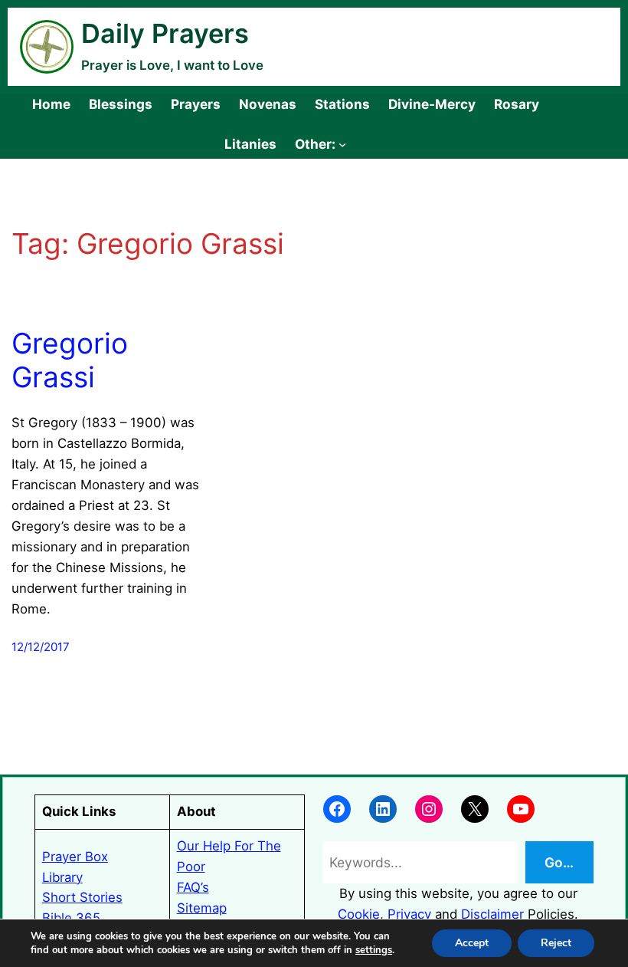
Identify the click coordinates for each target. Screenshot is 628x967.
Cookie (359, 914)
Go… (559, 862)
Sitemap (202, 908)
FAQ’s (193, 887)
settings (373, 950)
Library (62, 877)
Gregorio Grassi (69, 360)
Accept (472, 943)
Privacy (409, 914)
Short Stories (82, 897)
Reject (556, 943)
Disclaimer (492, 914)
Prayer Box (75, 856)
